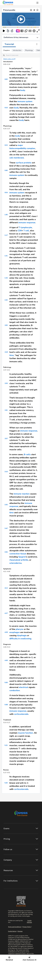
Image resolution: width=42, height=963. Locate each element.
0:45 (6, 170)
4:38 (6, 632)
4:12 (6, 588)
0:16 (6, 108)
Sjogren (22, 556)
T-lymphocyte (25, 227)
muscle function (25, 733)
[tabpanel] (21, 420)
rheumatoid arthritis (18, 560)
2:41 (6, 410)
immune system (24, 101)
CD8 (20, 230)
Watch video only (8, 59)
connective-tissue (17, 553)
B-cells (27, 454)
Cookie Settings (29, 921)
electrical (23, 687)
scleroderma (15, 563)
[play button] (4, 30)
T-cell (26, 230)
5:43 (6, 783)
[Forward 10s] (12, 30)
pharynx (19, 629)
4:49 (6, 660)
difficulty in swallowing (20, 638)
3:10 (6, 472)
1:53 (6, 300)
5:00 (6, 682)
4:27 (6, 613)
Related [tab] (9, 960)
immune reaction (21, 493)
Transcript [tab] (9, 44)
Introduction (17, 50)
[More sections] (36, 44)
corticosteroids (21, 714)
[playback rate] (34, 30)
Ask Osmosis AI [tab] (29, 960)
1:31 (6, 256)
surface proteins (23, 162)
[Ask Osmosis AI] (18, 30)
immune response (26, 222)
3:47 (6, 528)
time (11, 355)
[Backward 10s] (8, 30)
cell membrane (16, 157)
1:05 (6, 215)
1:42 (6, 278)
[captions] (30, 30)
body (22, 90)
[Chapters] (22, 30)
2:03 (6, 325)
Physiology (29, 50)
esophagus (14, 632)
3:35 (6, 505)
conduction (14, 690)
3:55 (6, 552)
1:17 (6, 235)
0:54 (6, 192)
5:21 (6, 745)
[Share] (34, 10)
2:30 (6, 383)
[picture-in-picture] (26, 30)
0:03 (6, 79)
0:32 (6, 145)
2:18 (6, 352)
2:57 (6, 438)
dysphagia (22, 635)
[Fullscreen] (38, 30)
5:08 (6, 705)
